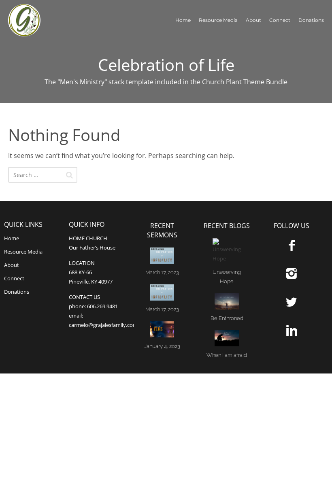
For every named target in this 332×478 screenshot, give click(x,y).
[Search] (69, 175)
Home (183, 20)
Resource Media (218, 20)
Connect (279, 20)
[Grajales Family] (36, 20)
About (253, 20)
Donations (311, 20)
